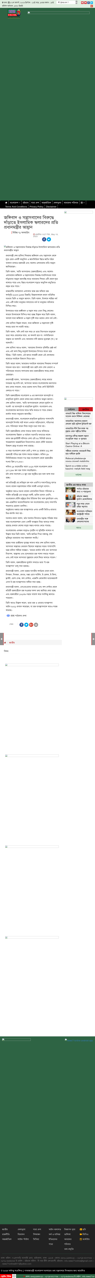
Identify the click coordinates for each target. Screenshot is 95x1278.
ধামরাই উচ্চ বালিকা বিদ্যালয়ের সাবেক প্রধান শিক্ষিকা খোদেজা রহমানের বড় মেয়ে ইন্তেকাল (78, 414)
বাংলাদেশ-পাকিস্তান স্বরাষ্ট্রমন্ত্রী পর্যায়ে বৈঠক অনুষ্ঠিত (84, 512)
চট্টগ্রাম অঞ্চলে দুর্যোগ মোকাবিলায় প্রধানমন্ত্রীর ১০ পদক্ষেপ (84, 497)
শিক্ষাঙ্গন (36, 1234)
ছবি (84, 1229)
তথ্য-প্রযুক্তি (69, 1248)
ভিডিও (85, 1234)
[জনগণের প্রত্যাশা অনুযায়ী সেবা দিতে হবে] (1, 638)
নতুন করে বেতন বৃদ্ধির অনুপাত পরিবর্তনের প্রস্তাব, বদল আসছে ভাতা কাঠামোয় (84, 505)
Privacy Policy (36, 206)
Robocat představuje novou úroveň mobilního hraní (77, 459)
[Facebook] (88, 2)
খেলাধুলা (57, 202)
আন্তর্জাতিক (46, 202)
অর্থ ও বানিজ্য (54, 1234)
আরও (78, 527)
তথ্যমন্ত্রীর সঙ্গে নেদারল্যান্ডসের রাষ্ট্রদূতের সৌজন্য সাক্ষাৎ (84, 520)
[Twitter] (91, 2)
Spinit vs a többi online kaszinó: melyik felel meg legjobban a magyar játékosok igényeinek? (78, 467)
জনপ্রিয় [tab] (85, 409)
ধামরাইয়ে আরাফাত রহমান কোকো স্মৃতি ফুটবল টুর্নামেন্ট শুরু (78, 422)
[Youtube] (85, 2)
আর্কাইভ (86, 1239)
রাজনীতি (6, 1234)
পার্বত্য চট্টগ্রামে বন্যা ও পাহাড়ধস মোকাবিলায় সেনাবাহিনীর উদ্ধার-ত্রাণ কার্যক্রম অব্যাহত (85, 490)
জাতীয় (12, 642)
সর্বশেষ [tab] (71, 409)
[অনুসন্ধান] (76, 2)
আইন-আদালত (55, 1229)
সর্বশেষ (79, 474)
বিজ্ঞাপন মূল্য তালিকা (69, 1232)
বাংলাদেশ (14, 202)
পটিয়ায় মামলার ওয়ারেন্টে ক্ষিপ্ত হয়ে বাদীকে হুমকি (78, 452)
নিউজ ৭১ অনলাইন (20, 232)
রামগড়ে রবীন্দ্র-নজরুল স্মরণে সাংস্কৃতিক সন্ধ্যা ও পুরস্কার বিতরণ (77, 437)
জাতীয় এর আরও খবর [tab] (76, 484)
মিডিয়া (36, 1239)
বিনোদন (21, 1234)
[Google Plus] (91, 5)
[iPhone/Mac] (82, 2)
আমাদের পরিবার (71, 202)
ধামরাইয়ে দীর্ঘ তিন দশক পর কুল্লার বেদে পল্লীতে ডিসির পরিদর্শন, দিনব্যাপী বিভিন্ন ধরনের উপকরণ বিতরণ (79, 429)
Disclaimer (51, 206)
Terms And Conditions (16, 206)
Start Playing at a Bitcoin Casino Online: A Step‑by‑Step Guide (78, 444)
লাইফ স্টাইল (23, 1239)
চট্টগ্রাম (26, 202)
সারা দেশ (35, 202)
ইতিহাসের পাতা (53, 1241)
